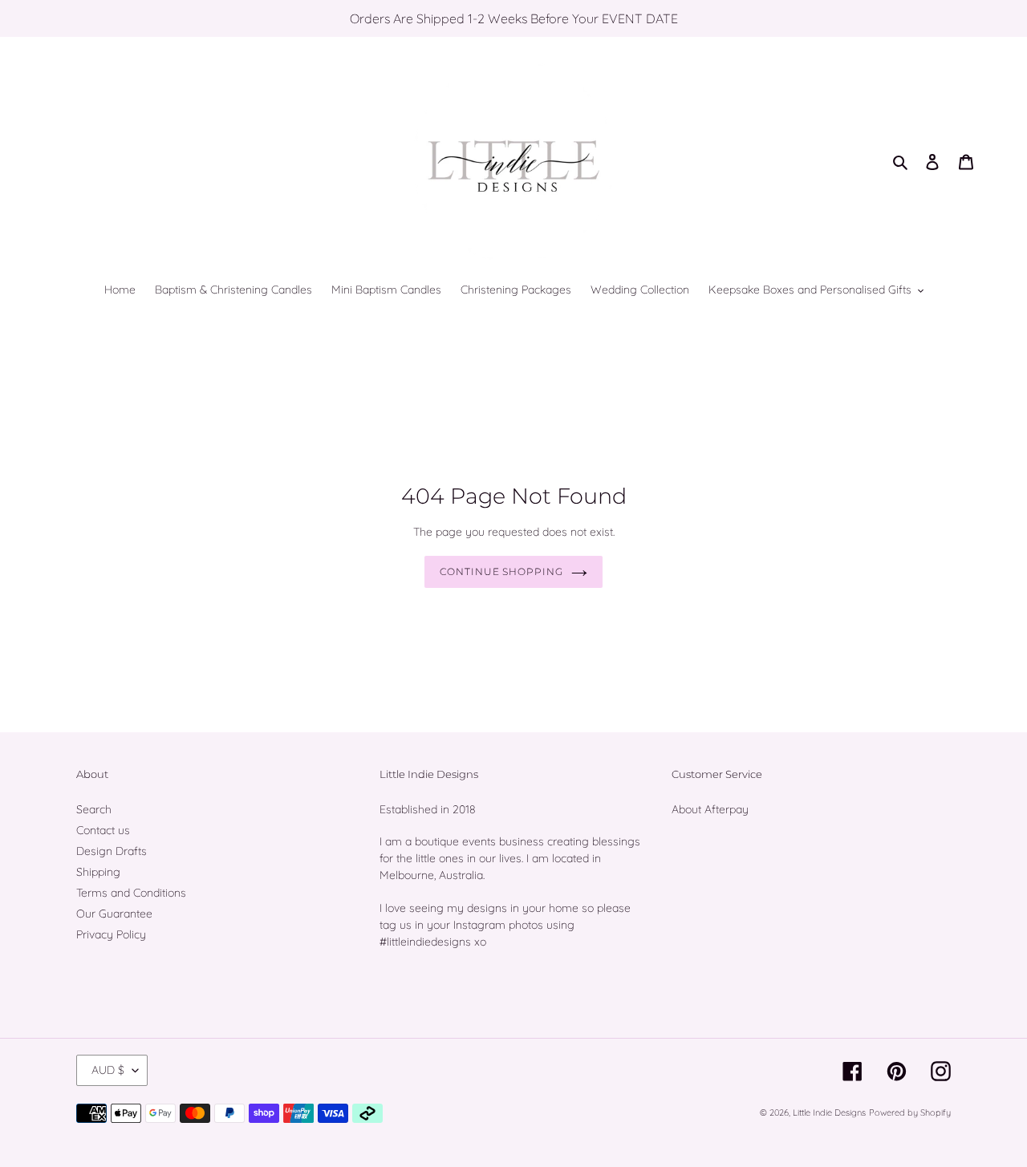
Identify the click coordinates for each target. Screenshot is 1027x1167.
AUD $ (107, 1070)
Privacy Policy (111, 934)
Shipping (98, 872)
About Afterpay (710, 809)
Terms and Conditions (131, 892)
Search (94, 809)
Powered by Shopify (910, 1112)
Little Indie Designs (829, 1112)
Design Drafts (111, 851)
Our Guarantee (114, 913)
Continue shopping (501, 571)
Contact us (103, 830)
